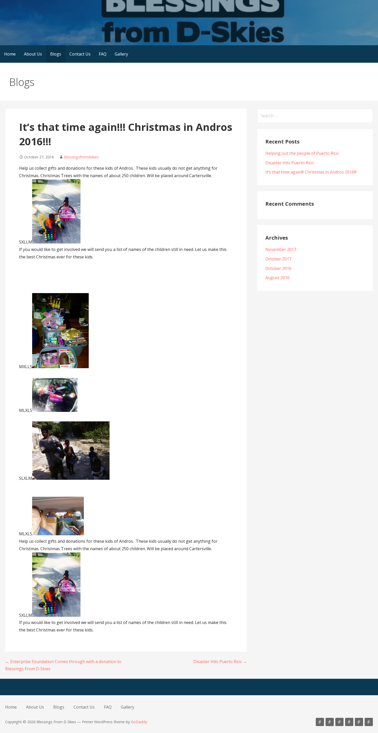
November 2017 (280, 249)
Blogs (55, 54)
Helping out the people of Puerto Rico (302, 153)
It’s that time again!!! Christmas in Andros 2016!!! (310, 172)
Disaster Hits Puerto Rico (289, 163)
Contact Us (80, 54)
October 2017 (278, 259)
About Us (33, 54)
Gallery (121, 54)
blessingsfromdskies (81, 157)
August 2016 (277, 277)
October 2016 (278, 268)
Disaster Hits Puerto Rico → (220, 661)
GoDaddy (139, 721)
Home (10, 54)
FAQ (102, 54)
